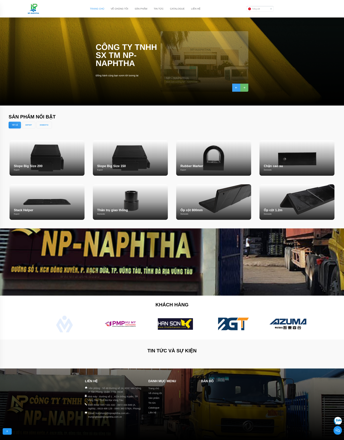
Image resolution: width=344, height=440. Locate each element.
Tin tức (159, 8)
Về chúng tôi (119, 8)
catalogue (177, 8)
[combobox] (260, 8)
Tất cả (15, 125)
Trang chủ (97, 8)
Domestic (44, 125)
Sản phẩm (141, 8)
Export (28, 125)
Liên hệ (195, 8)
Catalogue (153, 407)
